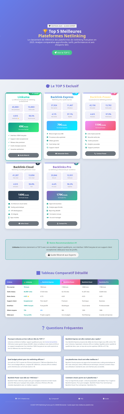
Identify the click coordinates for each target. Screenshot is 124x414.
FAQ (82, 399)
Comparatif (55, 399)
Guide (107, 399)
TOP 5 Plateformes (23, 399)
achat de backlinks (51, 342)
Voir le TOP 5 (63, 52)
